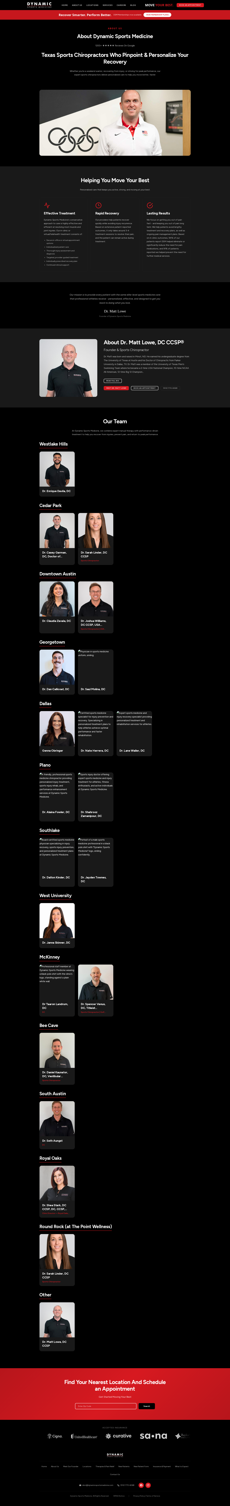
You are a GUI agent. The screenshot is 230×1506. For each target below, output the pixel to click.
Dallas (45, 703)
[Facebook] (141, 1485)
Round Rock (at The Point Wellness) (75, 1226)
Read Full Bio (112, 381)
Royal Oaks (50, 1158)
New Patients (124, 1466)
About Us (55, 1466)
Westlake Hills (53, 444)
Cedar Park (50, 505)
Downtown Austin (57, 574)
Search (146, 1406)
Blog (133, 5)
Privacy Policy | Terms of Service (146, 1496)
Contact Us (115, 1474)
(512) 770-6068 (170, 388)
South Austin (52, 1093)
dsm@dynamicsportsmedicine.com (97, 1485)
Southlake (49, 830)
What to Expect (181, 1466)
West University (55, 895)
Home (65, 5)
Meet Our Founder (70, 1466)
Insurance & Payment (162, 1466)
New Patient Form (141, 1466)
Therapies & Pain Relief (105, 1466)
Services (108, 5)
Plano (45, 765)
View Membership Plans (157, 15)
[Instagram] (148, 1485)
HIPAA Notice (118, 1496)
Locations (92, 5)
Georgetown (52, 642)
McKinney (49, 957)
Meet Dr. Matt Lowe (116, 388)
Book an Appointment (145, 388)
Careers (121, 5)
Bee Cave (48, 1025)
